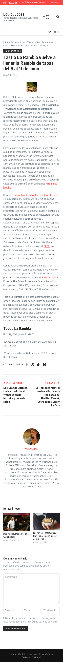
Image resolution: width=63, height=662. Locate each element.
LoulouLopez (13, 14)
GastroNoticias (18, 42)
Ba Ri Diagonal (50, 277)
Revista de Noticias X (31, 657)
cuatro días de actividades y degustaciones (36, 195)
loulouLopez (31, 448)
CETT (47, 246)
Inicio (6, 42)
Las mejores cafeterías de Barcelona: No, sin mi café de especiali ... (45, 535)
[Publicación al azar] (50, 32)
